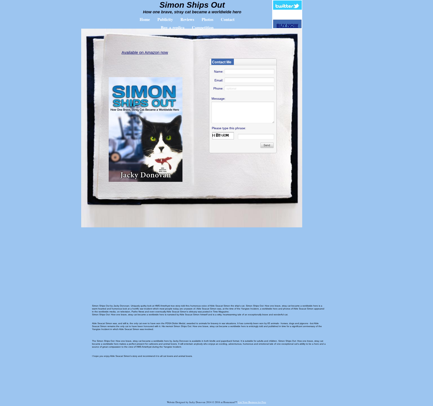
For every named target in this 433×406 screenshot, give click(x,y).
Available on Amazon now (145, 52)
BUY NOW (287, 25)
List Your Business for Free (252, 402)
